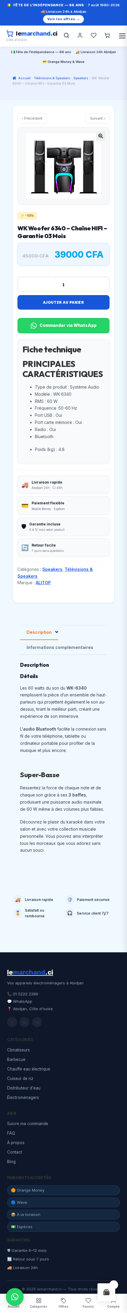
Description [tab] (39, 632)
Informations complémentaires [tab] (60, 647)
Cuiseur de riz (20, 1078)
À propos (16, 1142)
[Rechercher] (66, 36)
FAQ (11, 1133)
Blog (11, 1161)
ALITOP (43, 582)
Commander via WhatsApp (68, 325)
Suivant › (97, 118)
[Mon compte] (80, 36)
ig (24, 1022)
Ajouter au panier (63, 302)
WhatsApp (22, 1001)
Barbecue (16, 1059)
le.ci (30, 972)
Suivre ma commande (27, 1123)
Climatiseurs (18, 1050)
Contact (14, 1152)
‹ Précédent (32, 118)
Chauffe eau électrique (28, 1069)
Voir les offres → (63, 19)
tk (37, 1022)
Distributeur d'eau (23, 1088)
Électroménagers (23, 1097)
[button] (100, 136)
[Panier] (107, 36)
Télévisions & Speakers (52, 78)
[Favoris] (94, 36)
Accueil (24, 78)
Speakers (81, 78)
